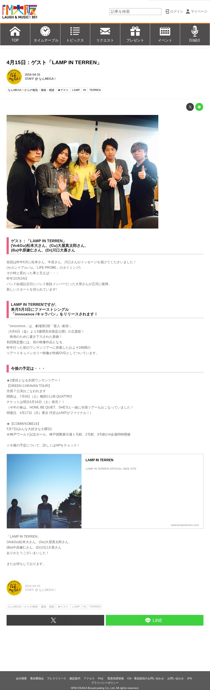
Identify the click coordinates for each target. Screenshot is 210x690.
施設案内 (74, 678)
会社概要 (21, 678)
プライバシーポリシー (105, 682)
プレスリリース (56, 678)
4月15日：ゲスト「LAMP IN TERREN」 (54, 62)
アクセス (89, 678)
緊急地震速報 (115, 678)
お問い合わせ (175, 678)
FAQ (101, 678)
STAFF (29, 78)
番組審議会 (37, 678)
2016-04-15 (32, 74)
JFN (189, 678)
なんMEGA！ (48, 78)
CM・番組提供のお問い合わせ (145, 678)
